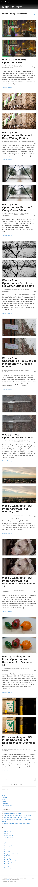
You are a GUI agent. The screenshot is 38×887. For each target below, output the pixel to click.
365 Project (7, 831)
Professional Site (7, 805)
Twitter (4, 795)
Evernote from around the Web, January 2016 (17, 815)
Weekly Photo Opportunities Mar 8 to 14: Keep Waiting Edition (18, 135)
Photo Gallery (8, 852)
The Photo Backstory (10, 860)
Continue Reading (7, 87)
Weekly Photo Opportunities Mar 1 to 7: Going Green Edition (17, 207)
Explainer (6, 841)
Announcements (28, 66)
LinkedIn (4, 797)
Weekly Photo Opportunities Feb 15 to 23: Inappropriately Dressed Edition (19, 362)
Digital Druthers (12, 7)
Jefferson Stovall (8, 66)
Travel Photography (9, 862)
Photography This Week (11, 854)
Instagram (5, 803)
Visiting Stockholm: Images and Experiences (17, 823)
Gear (5, 843)
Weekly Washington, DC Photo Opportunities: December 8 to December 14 (17, 660)
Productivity (7, 856)
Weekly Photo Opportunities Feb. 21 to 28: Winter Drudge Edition (18, 283)
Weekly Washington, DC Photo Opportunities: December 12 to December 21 (18, 582)
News (5, 848)
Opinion (6, 850)
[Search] (33, 779)
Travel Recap (8, 864)
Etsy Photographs (9, 837)
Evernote (6, 839)
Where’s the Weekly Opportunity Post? (14, 61)
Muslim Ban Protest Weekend (12, 813)
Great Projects (8, 846)
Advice (6, 833)
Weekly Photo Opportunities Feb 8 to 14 (17, 436)
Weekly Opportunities (7, 67)
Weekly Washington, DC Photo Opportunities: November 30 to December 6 (18, 741)
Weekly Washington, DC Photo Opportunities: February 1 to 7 (17, 508)
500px (4, 801)
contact (8, 879)
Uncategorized (8, 866)
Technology (7, 858)
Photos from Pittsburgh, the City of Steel (15, 817)
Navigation (8, 1)
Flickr (3, 799)
